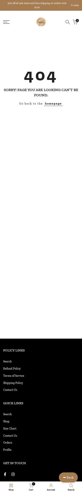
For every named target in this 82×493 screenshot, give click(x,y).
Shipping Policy (13, 383)
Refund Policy (12, 368)
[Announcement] (37, 5)
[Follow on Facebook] (5, 474)
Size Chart (9, 428)
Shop (6, 421)
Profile (7, 450)
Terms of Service (13, 376)
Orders (7, 442)
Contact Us (10, 390)
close (76, 5)
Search (7, 361)
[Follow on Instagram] (13, 474)
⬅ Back (68, 477)
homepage (53, 103)
